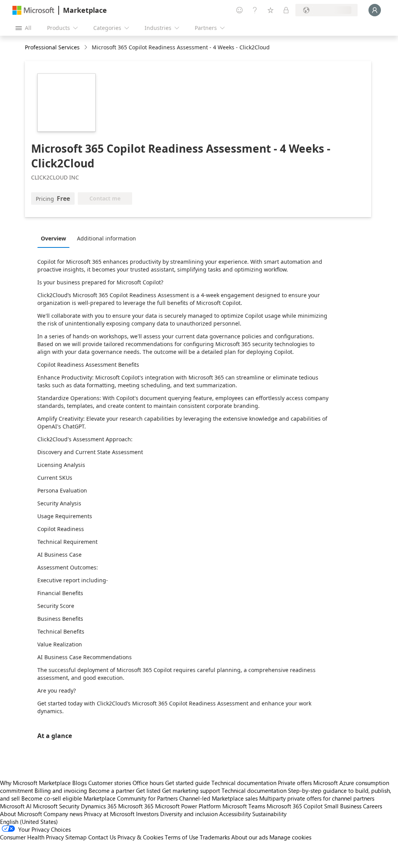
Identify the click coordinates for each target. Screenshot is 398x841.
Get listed (148, 790)
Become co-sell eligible (51, 798)
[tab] (55, 238)
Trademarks (215, 837)
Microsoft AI (15, 806)
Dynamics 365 (99, 806)
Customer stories (109, 783)
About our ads (249, 837)
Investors (147, 814)
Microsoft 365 (136, 806)
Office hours (148, 783)
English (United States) (29, 821)
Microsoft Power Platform (188, 806)
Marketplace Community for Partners (131, 798)
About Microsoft (21, 814)
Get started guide (187, 783)
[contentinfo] (86, 47)
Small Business (342, 806)
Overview (53, 238)
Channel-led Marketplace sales (218, 798)
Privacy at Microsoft (109, 814)
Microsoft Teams (243, 806)
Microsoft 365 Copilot (295, 806)
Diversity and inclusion (189, 814)
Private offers (295, 783)
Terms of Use (181, 837)
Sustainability (269, 814)
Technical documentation (243, 783)
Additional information (106, 238)
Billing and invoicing (61, 790)
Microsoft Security (56, 806)
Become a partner (111, 790)
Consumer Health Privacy (32, 837)
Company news (63, 814)
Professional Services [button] (52, 47)
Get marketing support (191, 790)
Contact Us (102, 837)
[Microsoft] (33, 10)
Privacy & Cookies (140, 837)
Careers (372, 806)
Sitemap (76, 837)
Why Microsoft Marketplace (35, 783)
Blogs (79, 783)
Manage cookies (290, 837)
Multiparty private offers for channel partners (316, 798)
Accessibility (235, 814)
